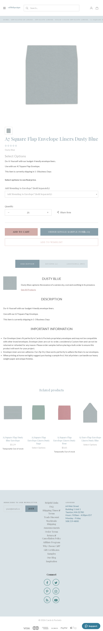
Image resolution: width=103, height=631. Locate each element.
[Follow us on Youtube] (56, 599)
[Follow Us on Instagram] (56, 591)
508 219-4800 (72, 521)
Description (27, 264)
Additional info (76, 264)
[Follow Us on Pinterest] (47, 591)
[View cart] (97, 7)
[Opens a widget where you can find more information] (91, 626)
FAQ (51, 506)
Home (6, 20)
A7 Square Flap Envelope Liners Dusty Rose (64, 440)
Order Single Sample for (69, 231)
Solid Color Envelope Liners (71, 20)
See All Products (28, 289)
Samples (51, 553)
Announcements (52, 527)
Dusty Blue (10, 149)
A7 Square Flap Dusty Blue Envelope (13, 439)
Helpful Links (51, 502)
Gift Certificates (51, 550)
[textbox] (51, 194)
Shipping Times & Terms (51, 512)
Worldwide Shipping (51, 522)
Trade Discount (51, 517)
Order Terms (51, 531)
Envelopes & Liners (22, 20)
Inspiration (51, 561)
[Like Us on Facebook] (47, 582)
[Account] (91, 7)
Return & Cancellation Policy (51, 537)
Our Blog (51, 557)
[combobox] (51, 194)
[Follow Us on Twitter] (56, 582)
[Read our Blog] (47, 599)
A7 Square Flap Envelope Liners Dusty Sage (39, 440)
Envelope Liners (44, 20)
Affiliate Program (51, 542)
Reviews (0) (51, 264)
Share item (65, 212)
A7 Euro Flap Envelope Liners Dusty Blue (90, 439)
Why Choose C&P (51, 546)
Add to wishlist (51, 242)
